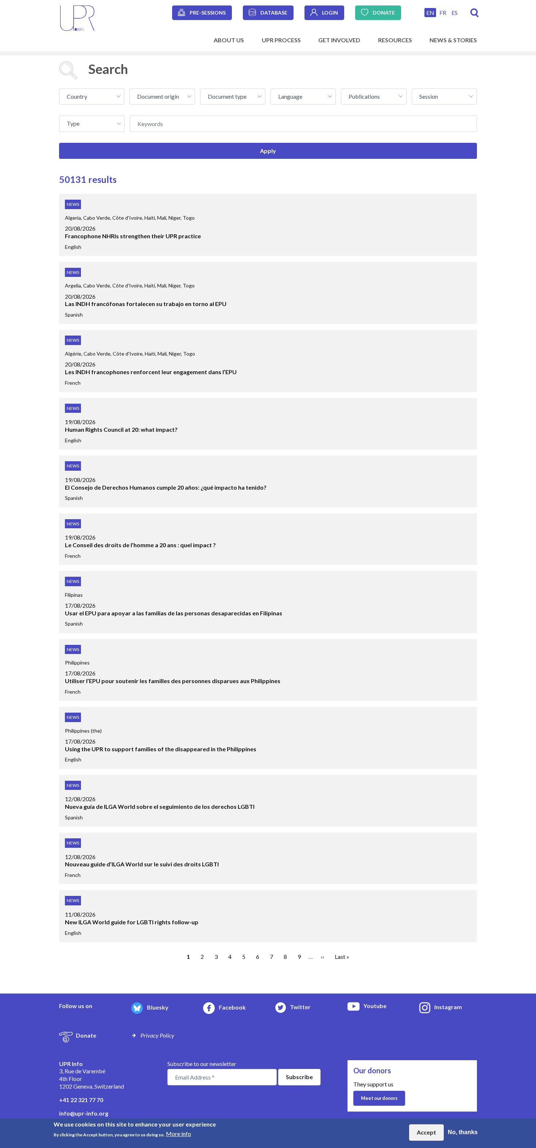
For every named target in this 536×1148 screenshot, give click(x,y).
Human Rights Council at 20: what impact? (121, 429)
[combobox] (91, 97)
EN (430, 12)
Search (474, 12)
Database (273, 12)
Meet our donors (379, 1098)
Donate (384, 12)
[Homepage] (77, 17)
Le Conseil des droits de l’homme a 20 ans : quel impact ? (140, 544)
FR (442, 12)
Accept (426, 1132)
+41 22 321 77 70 (81, 1099)
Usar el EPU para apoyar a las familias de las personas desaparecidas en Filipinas (173, 613)
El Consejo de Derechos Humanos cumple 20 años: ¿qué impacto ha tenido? (166, 487)
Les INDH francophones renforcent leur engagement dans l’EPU (151, 371)
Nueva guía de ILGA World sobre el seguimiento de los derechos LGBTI (160, 806)
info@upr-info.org (83, 1113)
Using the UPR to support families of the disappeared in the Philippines (160, 748)
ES (454, 12)
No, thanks (463, 1132)
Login (330, 12)
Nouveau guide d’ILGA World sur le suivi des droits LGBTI (142, 864)
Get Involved (339, 39)
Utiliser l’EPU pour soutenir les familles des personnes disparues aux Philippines (172, 680)
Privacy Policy (157, 1035)
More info (178, 1133)
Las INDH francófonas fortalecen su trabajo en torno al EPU (145, 303)
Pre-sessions (208, 12)
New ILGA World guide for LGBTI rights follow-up (131, 921)
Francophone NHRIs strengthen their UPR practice (133, 235)
